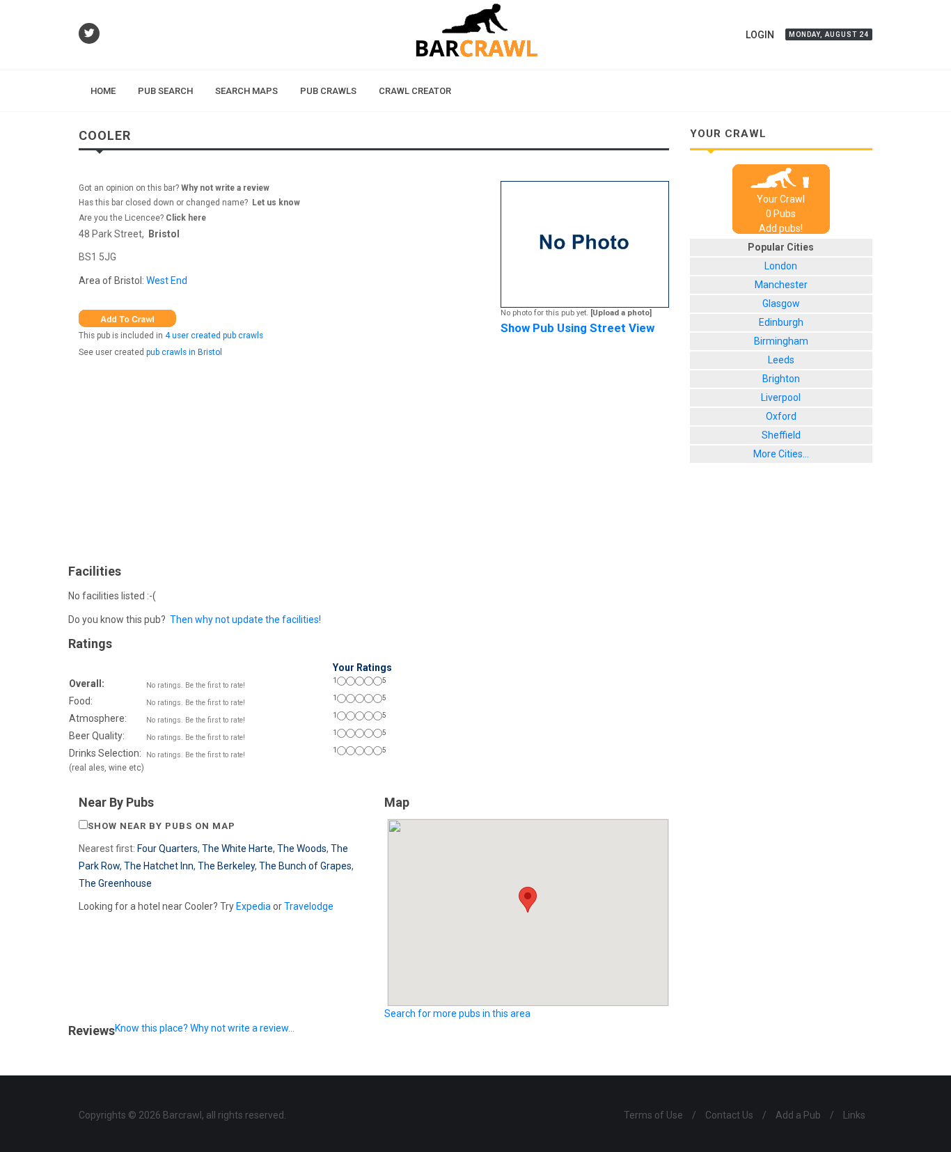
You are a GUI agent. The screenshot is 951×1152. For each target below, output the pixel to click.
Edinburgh (781, 322)
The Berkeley (226, 865)
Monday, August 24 (829, 34)
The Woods (302, 848)
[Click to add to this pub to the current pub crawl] (127, 317)
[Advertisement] (374, 457)
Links (854, 1115)
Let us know (276, 202)
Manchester (781, 284)
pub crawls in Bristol (184, 352)
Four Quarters (167, 848)
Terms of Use (653, 1115)
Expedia (253, 906)
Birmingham (781, 341)
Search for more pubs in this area (457, 1013)
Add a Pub (798, 1115)
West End (166, 280)
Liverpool (781, 397)
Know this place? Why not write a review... (204, 1028)
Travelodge (308, 906)
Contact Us (729, 1115)
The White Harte (237, 848)
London (780, 265)
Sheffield (781, 435)
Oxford (781, 416)
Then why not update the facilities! (245, 619)
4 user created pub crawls (214, 335)
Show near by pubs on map (161, 826)
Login (760, 34)
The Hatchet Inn (159, 865)
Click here (186, 218)
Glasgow (781, 303)
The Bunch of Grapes (305, 865)
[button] (528, 900)
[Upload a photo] (621, 312)
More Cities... (781, 453)
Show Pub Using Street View (577, 328)
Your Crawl (781, 199)
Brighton (781, 378)
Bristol (164, 233)
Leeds (781, 359)
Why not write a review (224, 188)
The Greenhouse (115, 883)
